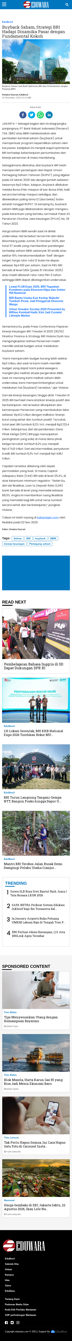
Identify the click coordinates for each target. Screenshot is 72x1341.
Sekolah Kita (12, 1264)
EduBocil (7, 21)
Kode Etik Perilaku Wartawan (20, 1309)
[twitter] (31, 115)
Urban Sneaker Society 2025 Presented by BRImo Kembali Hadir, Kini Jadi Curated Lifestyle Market (37, 312)
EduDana (10, 1291)
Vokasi (8, 1269)
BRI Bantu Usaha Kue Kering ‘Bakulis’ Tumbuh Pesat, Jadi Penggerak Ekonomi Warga (36, 301)
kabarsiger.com (48, 517)
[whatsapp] (40, 115)
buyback (40, 538)
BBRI (53, 538)
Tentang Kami (12, 1299)
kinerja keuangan (14, 543)
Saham (18, 538)
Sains (8, 1285)
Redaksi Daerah (10, 95)
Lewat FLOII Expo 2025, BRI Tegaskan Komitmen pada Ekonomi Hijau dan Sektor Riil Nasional (37, 290)
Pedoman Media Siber (17, 1304)
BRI (28, 538)
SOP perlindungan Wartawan (20, 1315)
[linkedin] (49, 115)
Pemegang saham (40, 543)
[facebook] (23, 115)
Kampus (9, 1274)
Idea (7, 1280)
